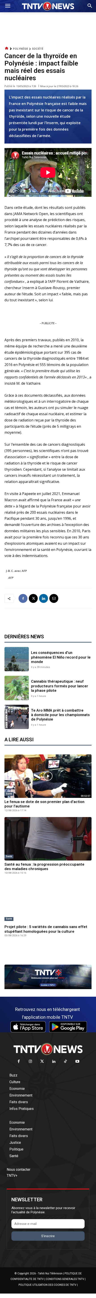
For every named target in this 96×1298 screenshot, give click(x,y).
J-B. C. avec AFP (16, 571)
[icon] (6, 48)
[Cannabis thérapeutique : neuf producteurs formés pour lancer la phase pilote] (16, 688)
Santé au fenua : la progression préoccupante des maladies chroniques (44, 866)
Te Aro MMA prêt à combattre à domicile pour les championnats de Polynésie (60, 715)
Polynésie (20, 49)
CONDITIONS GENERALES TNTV (65, 1279)
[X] (33, 598)
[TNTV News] (48, 1049)
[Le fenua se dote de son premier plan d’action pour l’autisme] (48, 776)
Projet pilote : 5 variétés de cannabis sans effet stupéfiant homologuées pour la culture (45, 928)
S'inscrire (48, 1236)
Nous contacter (18, 1169)
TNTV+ (12, 1175)
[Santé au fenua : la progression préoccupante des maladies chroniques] (48, 839)
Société (37, 49)
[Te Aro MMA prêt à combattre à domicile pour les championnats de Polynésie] (16, 717)
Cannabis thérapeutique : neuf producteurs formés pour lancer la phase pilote (59, 686)
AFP (10, 578)
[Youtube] (77, 1061)
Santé (9, 794)
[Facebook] (23, 598)
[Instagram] (30, 1061)
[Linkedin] (43, 598)
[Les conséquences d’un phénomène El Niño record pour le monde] (16, 659)
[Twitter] (42, 1061)
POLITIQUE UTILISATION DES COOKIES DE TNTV (47, 1284)
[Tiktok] (66, 1061)
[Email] (53, 598)
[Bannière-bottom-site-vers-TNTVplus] (48, 988)
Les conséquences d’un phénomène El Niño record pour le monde (61, 657)
